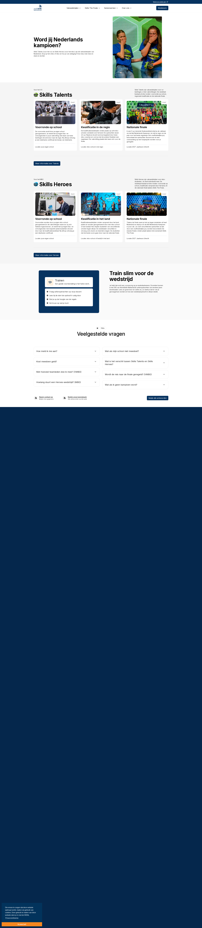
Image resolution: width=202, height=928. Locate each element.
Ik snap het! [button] (22, 924)
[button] (73, 8)
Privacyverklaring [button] (11, 918)
